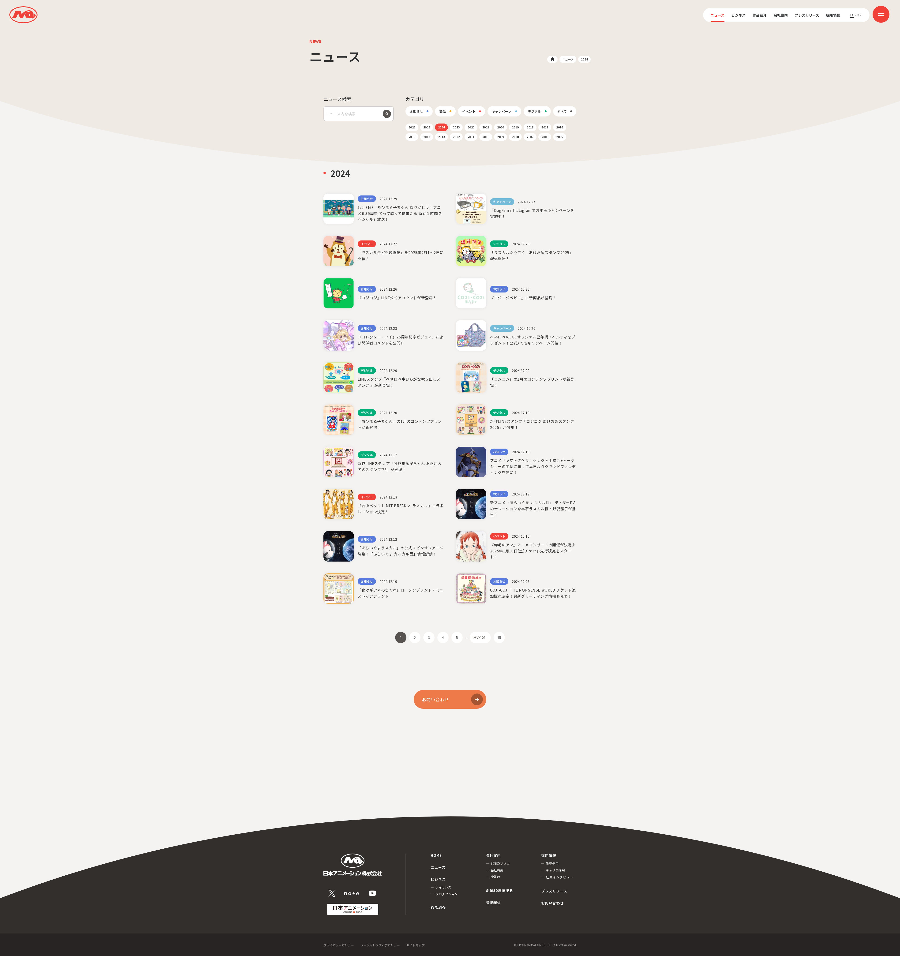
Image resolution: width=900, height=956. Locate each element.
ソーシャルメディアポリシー (380, 945)
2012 (456, 137)
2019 (515, 127)
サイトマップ (415, 945)
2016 (559, 127)
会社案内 (781, 15)
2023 (456, 127)
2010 (485, 137)
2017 (544, 127)
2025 (426, 127)
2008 (515, 137)
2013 (441, 137)
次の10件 (480, 637)
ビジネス (738, 15)
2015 (412, 137)
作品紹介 (760, 15)
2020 (500, 127)
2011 (471, 137)
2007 (530, 137)
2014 (426, 137)
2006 (544, 137)
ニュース (717, 15)
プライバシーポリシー (338, 945)
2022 (471, 127)
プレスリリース (807, 15)
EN (859, 15)
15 (499, 637)
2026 (412, 127)
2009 (500, 137)
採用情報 (833, 15)
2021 (485, 127)
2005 (559, 137)
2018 (530, 127)
